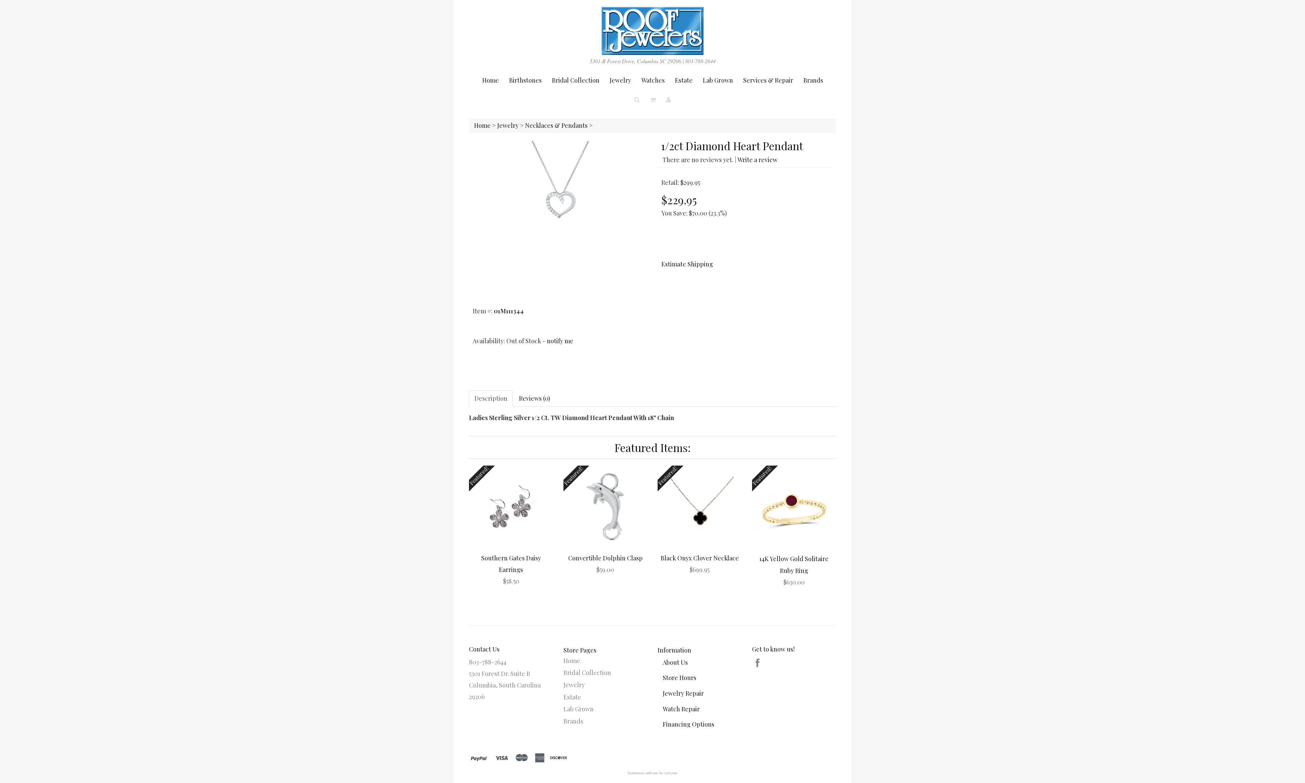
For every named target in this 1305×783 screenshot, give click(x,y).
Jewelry (620, 80)
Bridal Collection (575, 80)
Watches (653, 80)
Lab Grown (718, 80)
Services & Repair (768, 80)
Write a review (757, 160)
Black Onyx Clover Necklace (700, 558)
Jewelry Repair (683, 693)
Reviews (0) (534, 398)
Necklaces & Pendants (556, 125)
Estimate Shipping (687, 264)
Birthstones (525, 80)
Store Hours (679, 678)
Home (490, 80)
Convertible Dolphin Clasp (605, 558)
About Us (675, 662)
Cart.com (670, 772)
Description (490, 398)
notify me (560, 341)
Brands (813, 80)
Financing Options (688, 724)
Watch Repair (681, 709)
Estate (684, 80)
